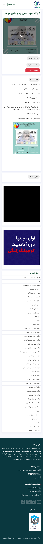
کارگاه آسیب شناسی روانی (32, 328)
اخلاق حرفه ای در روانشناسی (31, 285)
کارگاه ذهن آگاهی (34, 356)
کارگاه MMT (36, 324)
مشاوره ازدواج (36, 418)
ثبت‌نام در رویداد (32, 70)
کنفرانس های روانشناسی (32, 407)
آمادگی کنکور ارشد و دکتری (31, 277)
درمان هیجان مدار (34, 305)
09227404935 (33, 474)
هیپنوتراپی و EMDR (34, 430)
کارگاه (38, 320)
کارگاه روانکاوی (35, 371)
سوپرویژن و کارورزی (34, 313)
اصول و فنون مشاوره (33, 293)
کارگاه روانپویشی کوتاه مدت (31, 360)
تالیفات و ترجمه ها (34, 297)
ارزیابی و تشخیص (34, 289)
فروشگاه (37, 316)
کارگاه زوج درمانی (35, 375)
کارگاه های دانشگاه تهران (32, 403)
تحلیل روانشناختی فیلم (33, 301)
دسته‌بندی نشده (35, 309)
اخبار (38, 281)
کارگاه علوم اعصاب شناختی (32, 383)
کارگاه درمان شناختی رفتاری (31, 348)
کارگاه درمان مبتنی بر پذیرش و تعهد (29, 352)
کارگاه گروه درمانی (34, 387)
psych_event (34, 491)
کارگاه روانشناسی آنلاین (33, 364)
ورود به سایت (11, 4)
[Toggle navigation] (4, 4)
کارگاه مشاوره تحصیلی (33, 391)
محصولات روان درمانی (33, 415)
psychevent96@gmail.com (29, 470)
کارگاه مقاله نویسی (34, 395)
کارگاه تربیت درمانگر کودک (32, 340)
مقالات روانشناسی (34, 426)
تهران (37, 477)
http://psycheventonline (30, 495)
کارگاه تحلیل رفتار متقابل (32, 332)
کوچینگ (37, 411)
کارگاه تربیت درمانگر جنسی (32, 336)
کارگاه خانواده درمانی (34, 344)
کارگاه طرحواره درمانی (33, 379)
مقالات (38, 422)
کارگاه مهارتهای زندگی (33, 399)
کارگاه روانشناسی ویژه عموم (31, 367)
